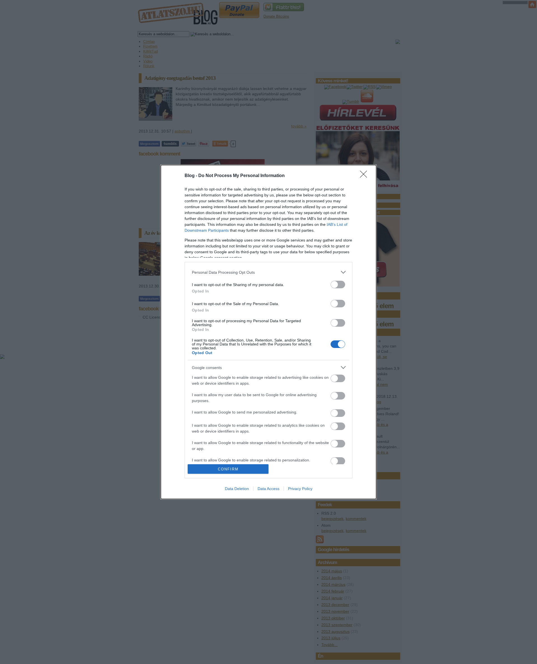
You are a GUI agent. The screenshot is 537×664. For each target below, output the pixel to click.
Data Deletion (237, 488)
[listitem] (268, 272)
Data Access (268, 488)
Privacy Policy (300, 488)
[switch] (338, 284)
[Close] (365, 176)
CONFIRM (228, 469)
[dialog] (268, 332)
